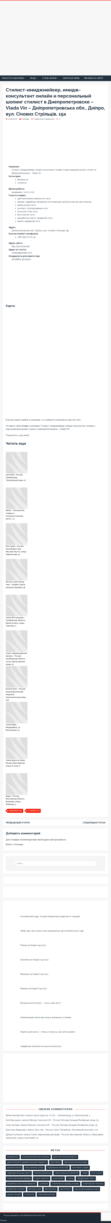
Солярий (44, 1184)
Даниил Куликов (14, 1134)
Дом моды (55, 1162)
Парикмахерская (42, 1173)
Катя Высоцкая (13, 1120)
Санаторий (58, 1178)
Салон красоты (42, 1178)
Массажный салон (34, 1168)
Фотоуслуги (50, 1189)
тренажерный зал (46, 1194)
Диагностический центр (65, 1157)
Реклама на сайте (93, 78)
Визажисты (15, 811)
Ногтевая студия (80, 1168)
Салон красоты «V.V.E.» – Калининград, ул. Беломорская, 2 (61, 1115)
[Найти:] (55, 863)
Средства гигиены (16, 1189)
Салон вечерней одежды (18, 1178)
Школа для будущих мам (87, 1189)
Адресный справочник (44, 119)
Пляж (84, 1173)
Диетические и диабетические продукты (27, 1162)
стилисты (33, 811)
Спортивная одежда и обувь (65, 1184)
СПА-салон (96, 1173)
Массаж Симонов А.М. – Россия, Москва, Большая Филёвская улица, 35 (63, 1120)
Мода (33, 78)
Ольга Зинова (12, 1125)
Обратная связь (71, 78)
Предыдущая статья (18, 822)
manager (25, 119)
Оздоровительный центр (18, 1173)
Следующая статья (94, 822)
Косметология (14, 1168)
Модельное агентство (57, 1168)
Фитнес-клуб (35, 1189)
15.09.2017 (12, 119)
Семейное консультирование (21, 1184)
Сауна (70, 1178)
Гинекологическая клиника (35, 1157)
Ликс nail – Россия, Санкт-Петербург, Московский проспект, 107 (66, 1130)
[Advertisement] (55, 143)
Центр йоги (65, 1189)
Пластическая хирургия (66, 1173)
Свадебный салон (85, 1178)
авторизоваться (58, 840)
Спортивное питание (93, 1184)
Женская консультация (75, 1162)
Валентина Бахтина (15, 1115)
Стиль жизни (49, 78)
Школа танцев (14, 1194)
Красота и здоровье (13, 78)
